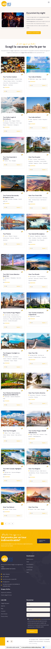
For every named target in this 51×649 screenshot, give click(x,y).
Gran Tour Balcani (8, 507)
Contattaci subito (42, 541)
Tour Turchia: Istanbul (10, 77)
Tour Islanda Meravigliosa (36, 234)
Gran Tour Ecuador (34, 157)
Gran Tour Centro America (37, 393)
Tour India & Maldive (35, 77)
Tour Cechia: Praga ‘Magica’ (11, 313)
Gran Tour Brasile (34, 274)
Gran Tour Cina (33, 507)
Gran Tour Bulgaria (34, 469)
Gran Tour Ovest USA (35, 195)
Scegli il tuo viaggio (33, 32)
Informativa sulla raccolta (13, 647)
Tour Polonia (7, 234)
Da (4, 87)
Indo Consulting (33, 643)
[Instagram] (11, 641)
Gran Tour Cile (33, 353)
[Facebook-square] (7, 641)
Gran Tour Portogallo (9, 431)
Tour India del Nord (34, 117)
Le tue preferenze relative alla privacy (31, 647)
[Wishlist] (23, 59)
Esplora (18, 91)
